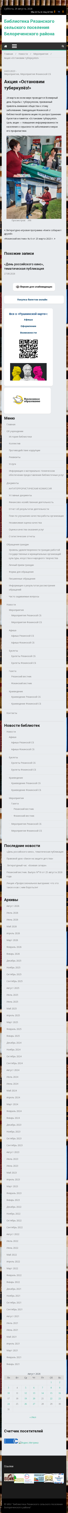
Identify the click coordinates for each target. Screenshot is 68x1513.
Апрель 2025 (13, 1015)
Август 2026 (12, 905)
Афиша (12, 630)
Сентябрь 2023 (14, 1145)
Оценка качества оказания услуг (26, 529)
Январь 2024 (13, 1117)
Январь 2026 (13, 953)
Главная (10, 424)
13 (34, 1393)
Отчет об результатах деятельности (29, 508)
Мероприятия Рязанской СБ (26, 615)
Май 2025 (11, 1008)
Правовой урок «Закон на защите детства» (29, 858)
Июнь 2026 (12, 919)
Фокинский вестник (21, 683)
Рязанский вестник (21, 676)
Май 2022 (11, 1254)
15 (51, 1393)
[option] (34, 267)
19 (26, 1398)
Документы (12, 483)
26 (26, 1404)
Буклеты (13, 650)
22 (51, 1398)
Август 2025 (12, 987)
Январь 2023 (13, 1199)
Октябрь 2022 (14, 1220)
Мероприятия (11, 74)
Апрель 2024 (13, 1097)
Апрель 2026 (13, 933)
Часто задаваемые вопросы (24, 596)
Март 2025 (12, 1022)
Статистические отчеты (22, 536)
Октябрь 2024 (14, 1056)
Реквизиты (14, 457)
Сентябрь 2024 (14, 1063)
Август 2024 (12, 1070)
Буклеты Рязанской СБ (23, 656)
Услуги (12, 463)
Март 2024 (12, 1104)
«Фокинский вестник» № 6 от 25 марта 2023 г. (28, 238)
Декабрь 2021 (13, 1288)
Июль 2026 (12, 912)
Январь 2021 (13, 1364)
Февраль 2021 (14, 1357)
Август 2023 (12, 1152)
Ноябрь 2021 (13, 1295)
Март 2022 (12, 1268)
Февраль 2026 (14, 946)
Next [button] (62, 268)
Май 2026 (11, 926)
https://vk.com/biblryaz (59, 11)
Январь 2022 (13, 1282)
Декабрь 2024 (13, 1042)
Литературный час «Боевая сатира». (26, 865)
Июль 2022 (12, 1240)
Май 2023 (11, 1172)
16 (60, 1393)
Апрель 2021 (13, 1343)
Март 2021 (12, 1350)
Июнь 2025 (12, 1001)
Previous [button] (6, 268)
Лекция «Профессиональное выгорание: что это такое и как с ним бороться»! (32, 885)
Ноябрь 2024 (13, 1049)
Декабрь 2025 (13, 960)
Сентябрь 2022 (14, 1227)
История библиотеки (20, 436)
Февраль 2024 (14, 1111)
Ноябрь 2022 (13, 1213)
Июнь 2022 (12, 1247)
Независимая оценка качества (25, 522)
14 (42, 1393)
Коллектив (14, 443)
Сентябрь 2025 (14, 981)
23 (60, 1398)
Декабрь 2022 (13, 1206)
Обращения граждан (17, 544)
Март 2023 (12, 1186)
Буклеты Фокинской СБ (23, 662)
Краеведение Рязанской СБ (26, 696)
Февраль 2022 (14, 1275)
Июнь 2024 (12, 1083)
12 (26, 1393)
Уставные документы (20, 495)
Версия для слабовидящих (36, 286)
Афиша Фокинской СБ (22, 642)
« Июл (33, 1417)
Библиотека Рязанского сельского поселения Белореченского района (29, 27)
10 (8, 1393)
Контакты (11, 713)
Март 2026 (12, 940)
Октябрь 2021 (14, 1302)
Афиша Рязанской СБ (22, 635)
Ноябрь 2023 (13, 1131)
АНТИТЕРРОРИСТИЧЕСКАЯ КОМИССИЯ (30, 488)
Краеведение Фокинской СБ (26, 703)
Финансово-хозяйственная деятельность (31, 502)
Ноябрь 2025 (13, 967)
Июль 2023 (12, 1158)
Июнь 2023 (12, 1165)
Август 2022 (12, 1234)
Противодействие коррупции (24, 450)
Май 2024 (11, 1090)
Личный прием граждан (21, 564)
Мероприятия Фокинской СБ (35, 74)
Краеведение (16, 691)
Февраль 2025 (14, 1029)
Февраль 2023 (14, 1193)
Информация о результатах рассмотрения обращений (32, 587)
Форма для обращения (21, 571)
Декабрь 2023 (13, 1124)
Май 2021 (11, 1336)
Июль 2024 (12, 1076)
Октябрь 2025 (14, 974)
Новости (11, 604)
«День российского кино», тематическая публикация (34, 851)
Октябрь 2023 (14, 1138)
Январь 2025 (13, 1035)
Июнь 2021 (12, 1329)
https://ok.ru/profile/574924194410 (63, 11)
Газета (12, 671)
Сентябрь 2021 (14, 1309)
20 (34, 1398)
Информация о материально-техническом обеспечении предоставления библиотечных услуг (36, 472)
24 (8, 1404)
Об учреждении (14, 431)
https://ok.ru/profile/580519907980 (55, 11)
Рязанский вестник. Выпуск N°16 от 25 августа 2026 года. (34, 874)
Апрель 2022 (13, 1261)
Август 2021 (12, 1316)
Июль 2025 (12, 994)
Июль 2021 (12, 1323)
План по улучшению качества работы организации (36, 515)
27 (34, 1404)
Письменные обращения (22, 578)
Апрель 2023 (13, 1179)
